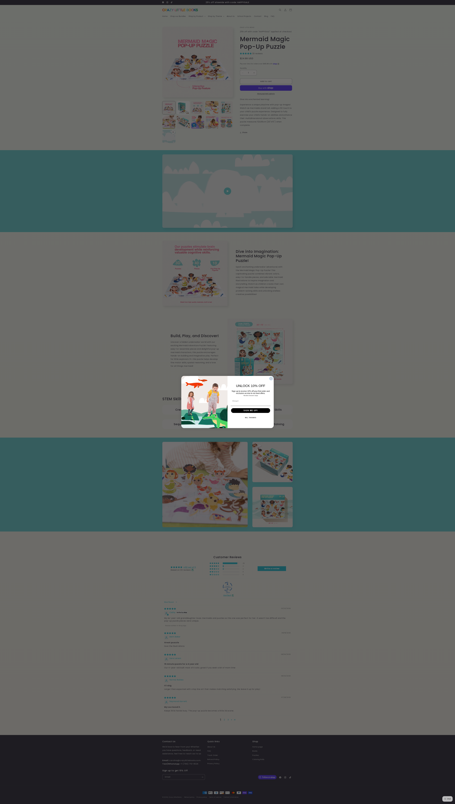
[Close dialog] (271, 378)
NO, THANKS (250, 417)
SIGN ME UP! (250, 410)
